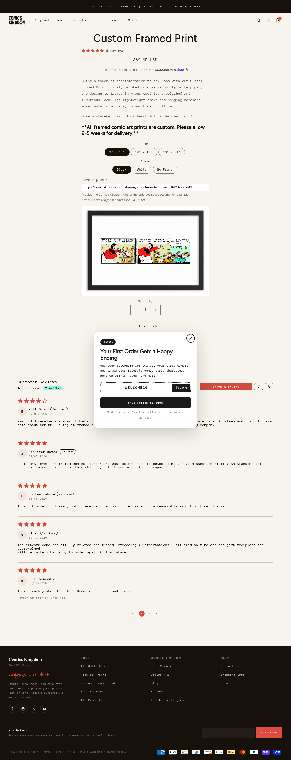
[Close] (190, 338)
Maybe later (145, 418)
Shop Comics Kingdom (145, 402)
